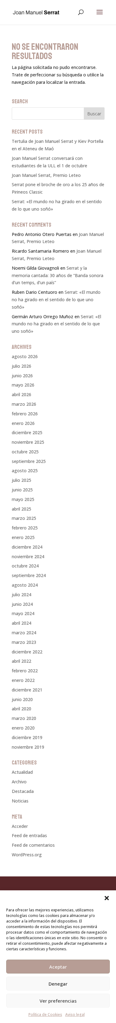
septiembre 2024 (29, 575)
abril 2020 (21, 709)
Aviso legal (75, 1014)
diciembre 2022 (27, 652)
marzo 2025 (24, 518)
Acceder (20, 826)
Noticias (20, 801)
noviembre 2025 (28, 442)
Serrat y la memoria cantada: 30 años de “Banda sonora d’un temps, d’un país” (57, 275)
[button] (107, 898)
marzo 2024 (24, 633)
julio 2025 (21, 480)
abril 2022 (21, 661)
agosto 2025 (25, 470)
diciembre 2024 (27, 547)
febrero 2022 (25, 671)
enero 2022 (23, 680)
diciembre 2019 (27, 737)
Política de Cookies (45, 1014)
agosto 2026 (25, 356)
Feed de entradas (29, 835)
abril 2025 (21, 509)
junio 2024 (22, 604)
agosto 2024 (25, 585)
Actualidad (22, 772)
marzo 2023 (24, 642)
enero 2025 (23, 537)
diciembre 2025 (27, 432)
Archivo (19, 782)
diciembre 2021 (27, 690)
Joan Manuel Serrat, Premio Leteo (46, 175)
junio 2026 (22, 376)
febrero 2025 (25, 528)
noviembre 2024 (28, 556)
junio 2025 (22, 490)
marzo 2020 (24, 718)
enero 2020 (23, 728)
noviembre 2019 (28, 747)
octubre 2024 (25, 566)
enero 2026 (23, 423)
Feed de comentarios (33, 845)
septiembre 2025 (29, 461)
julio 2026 (21, 366)
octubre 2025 (25, 452)
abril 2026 (21, 394)
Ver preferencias (58, 1001)
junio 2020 (22, 699)
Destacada (23, 791)
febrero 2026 (25, 414)
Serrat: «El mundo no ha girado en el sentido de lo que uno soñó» (56, 299)
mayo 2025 (23, 499)
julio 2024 (21, 594)
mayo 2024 (23, 613)
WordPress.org (27, 855)
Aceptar (58, 967)
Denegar (58, 984)
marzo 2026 (24, 404)
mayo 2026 (23, 385)
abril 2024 (21, 623)
